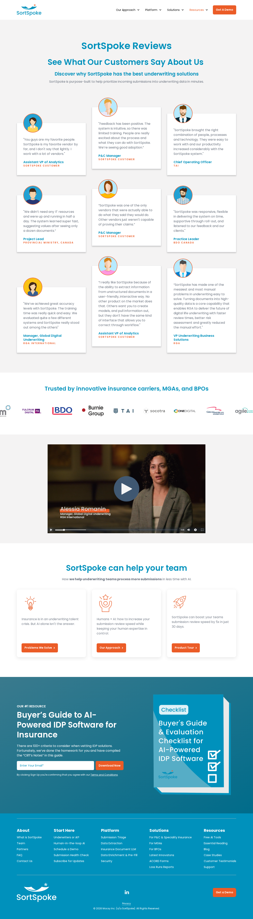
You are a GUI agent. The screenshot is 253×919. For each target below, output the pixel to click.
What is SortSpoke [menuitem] (29, 837)
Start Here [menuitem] (64, 830)
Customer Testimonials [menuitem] (220, 861)
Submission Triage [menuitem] (113, 837)
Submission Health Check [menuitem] (71, 855)
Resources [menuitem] (214, 830)
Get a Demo (224, 892)
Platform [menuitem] (110, 830)
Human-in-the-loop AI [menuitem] (69, 843)
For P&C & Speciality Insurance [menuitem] (170, 837)
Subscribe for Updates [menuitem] (69, 861)
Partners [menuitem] (22, 849)
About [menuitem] (23, 830)
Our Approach (110, 648)
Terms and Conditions (104, 774)
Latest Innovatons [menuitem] (161, 855)
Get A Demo (224, 10)
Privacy (126, 903)
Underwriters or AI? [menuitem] (66, 837)
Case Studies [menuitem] (213, 855)
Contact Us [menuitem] (24, 861)
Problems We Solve (38, 648)
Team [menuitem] (21, 843)
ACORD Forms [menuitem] (159, 861)
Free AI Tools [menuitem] (212, 837)
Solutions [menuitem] (159, 830)
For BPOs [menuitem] (155, 849)
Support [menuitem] (209, 867)
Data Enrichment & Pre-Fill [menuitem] (119, 855)
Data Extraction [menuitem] (111, 843)
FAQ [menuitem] (19, 855)
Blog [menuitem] (207, 849)
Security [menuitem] (106, 861)
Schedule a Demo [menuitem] (66, 849)
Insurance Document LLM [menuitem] (118, 849)
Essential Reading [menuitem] (216, 843)
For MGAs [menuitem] (155, 843)
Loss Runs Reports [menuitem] (161, 867)
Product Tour (184, 648)
